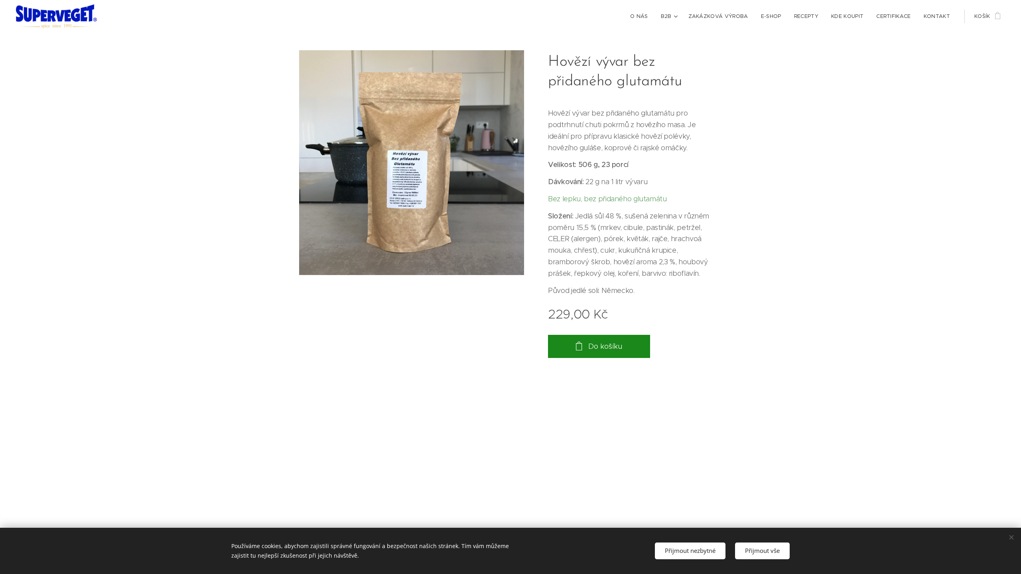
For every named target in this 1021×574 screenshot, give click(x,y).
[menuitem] (641, 16)
